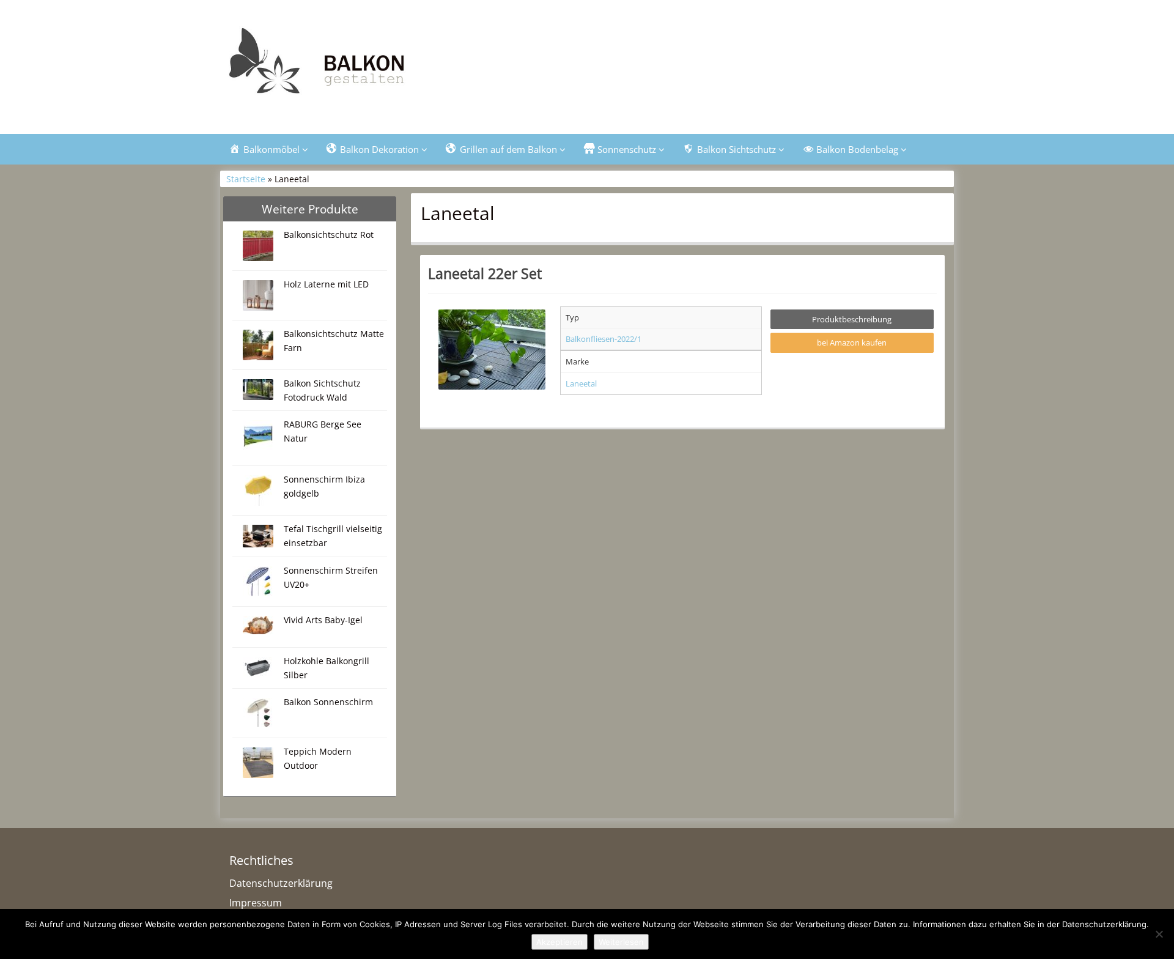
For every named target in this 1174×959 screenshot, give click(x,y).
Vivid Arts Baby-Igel (323, 620)
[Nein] (1159, 934)
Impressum (255, 902)
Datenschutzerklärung (281, 883)
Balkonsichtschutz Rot (329, 234)
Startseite (245, 179)
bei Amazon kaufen (852, 342)
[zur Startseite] (373, 65)
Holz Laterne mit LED (326, 284)
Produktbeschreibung (852, 319)
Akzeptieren (559, 942)
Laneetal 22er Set (485, 273)
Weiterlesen (621, 942)
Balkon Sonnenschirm (328, 702)
